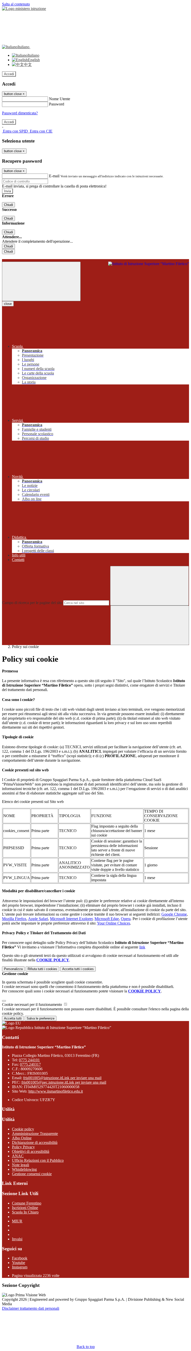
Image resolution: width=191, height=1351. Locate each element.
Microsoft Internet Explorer (71, 919)
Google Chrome (174, 914)
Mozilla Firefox (14, 919)
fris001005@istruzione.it (62, 1078)
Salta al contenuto (16, 4)
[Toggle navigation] (41, 281)
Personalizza (13, 969)
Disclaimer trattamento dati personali (30, 1308)
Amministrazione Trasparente (35, 1133)
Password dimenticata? (20, 113)
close (8, 304)
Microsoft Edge (107, 919)
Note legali (20, 1165)
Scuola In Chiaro (25, 1212)
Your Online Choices (113, 923)
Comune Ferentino (26, 1203)
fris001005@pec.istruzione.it (63, 1082)
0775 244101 (29, 1060)
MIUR (17, 1221)
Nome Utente (59, 99)
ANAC (18, 1156)
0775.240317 (30, 1064)
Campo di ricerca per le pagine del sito (32, 603)
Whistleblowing (24, 1169)
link (142, 947)
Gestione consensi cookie (32, 1174)
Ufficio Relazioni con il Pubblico (38, 1160)
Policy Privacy (23, 1147)
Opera (126, 919)
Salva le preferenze (40, 1018)
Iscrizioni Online (25, 1208)
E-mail (54, 176)
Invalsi (17, 1239)
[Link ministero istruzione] (24, 8)
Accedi (9, 74)
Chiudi (8, 205)
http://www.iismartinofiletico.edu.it (55, 1091)
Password (56, 104)
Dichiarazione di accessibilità (34, 1142)
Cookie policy (23, 1129)
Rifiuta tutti (42, 969)
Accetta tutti (78, 969)
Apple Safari (38, 919)
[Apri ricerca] (149, 625)
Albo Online (22, 1138)
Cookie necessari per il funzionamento (32, 1004)
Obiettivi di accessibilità (30, 1151)
